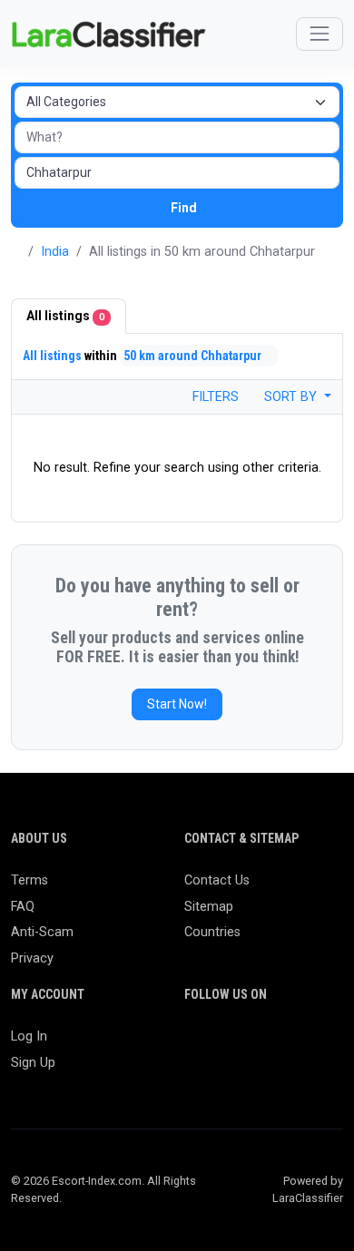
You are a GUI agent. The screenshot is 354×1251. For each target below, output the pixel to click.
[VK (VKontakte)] (248, 1074)
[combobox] (177, 173)
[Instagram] (248, 1044)
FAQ (22, 906)
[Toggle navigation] (319, 33)
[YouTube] (195, 1074)
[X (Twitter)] (222, 1044)
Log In (29, 1036)
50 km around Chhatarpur (193, 355)
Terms (29, 880)
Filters (214, 397)
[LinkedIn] (274, 1044)
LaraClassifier (307, 1198)
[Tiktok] (327, 1044)
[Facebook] (195, 1044)
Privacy (32, 958)
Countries (212, 932)
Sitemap (208, 906)
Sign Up (33, 1062)
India (55, 251)
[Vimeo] (222, 1074)
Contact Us (217, 880)
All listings (65, 315)
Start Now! (177, 704)
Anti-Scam (42, 932)
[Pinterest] (301, 1044)
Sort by (292, 397)
